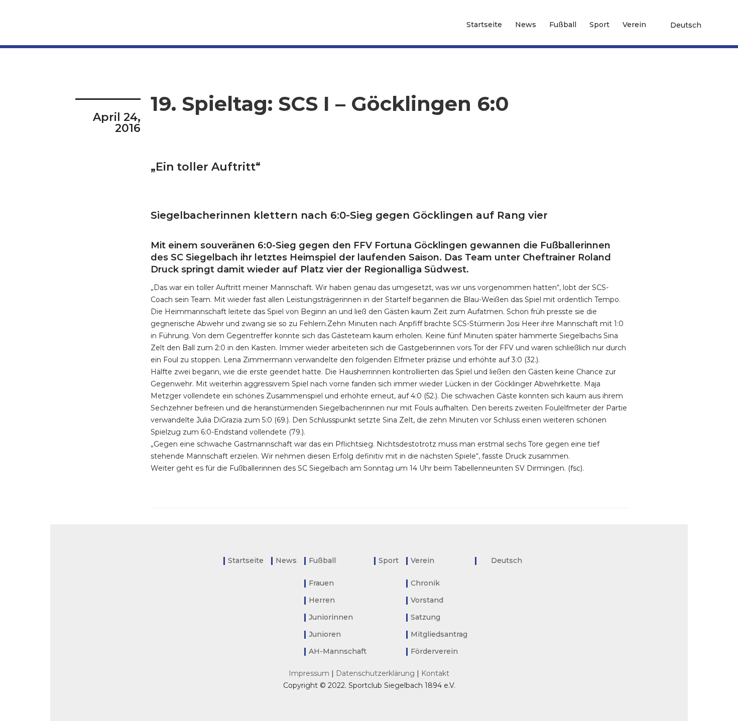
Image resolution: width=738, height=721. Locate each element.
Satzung (425, 617)
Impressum (309, 673)
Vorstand (427, 600)
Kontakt (435, 673)
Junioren (325, 634)
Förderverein (434, 651)
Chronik (425, 583)
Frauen (321, 583)
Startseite (484, 24)
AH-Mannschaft (337, 651)
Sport (599, 24)
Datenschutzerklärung (375, 673)
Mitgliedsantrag (439, 634)
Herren (322, 600)
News (525, 24)
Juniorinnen (331, 617)
